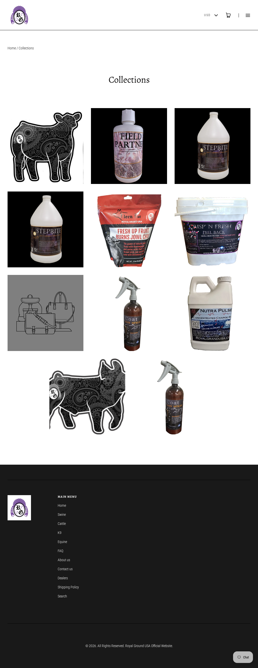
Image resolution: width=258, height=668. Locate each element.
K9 (59, 533)
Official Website (161, 646)
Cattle (62, 524)
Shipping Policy (68, 587)
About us (64, 560)
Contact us (65, 569)
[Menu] (244, 15)
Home (12, 48)
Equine (62, 542)
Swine (62, 515)
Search (62, 596)
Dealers (63, 578)
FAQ (60, 551)
